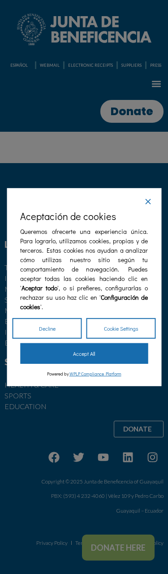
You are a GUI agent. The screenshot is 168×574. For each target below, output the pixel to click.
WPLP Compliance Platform (95, 374)
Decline (47, 328)
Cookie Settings (121, 328)
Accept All (84, 353)
